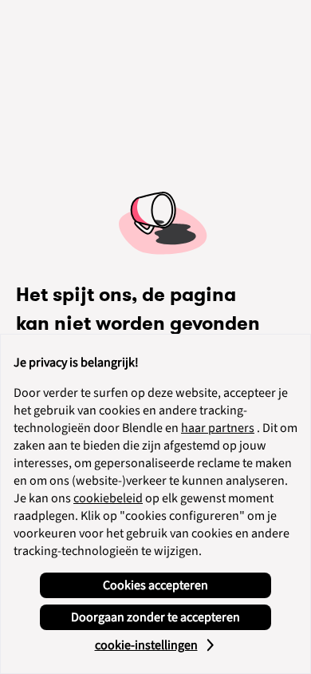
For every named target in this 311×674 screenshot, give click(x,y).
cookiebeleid (108, 498)
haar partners (217, 428)
